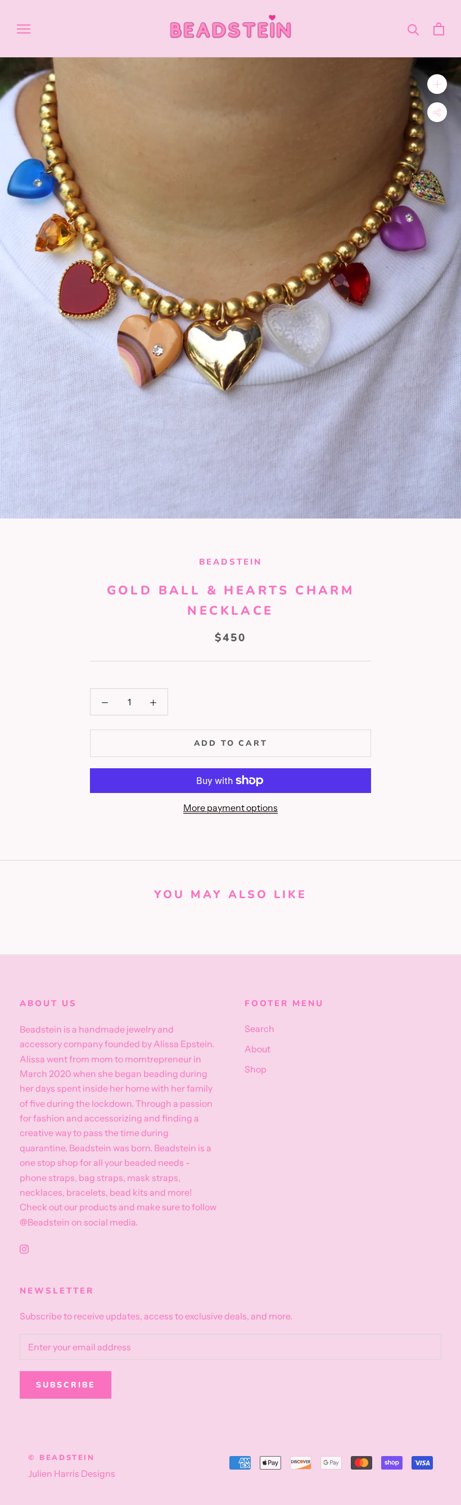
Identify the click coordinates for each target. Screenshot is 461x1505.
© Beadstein (61, 1458)
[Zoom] (437, 84)
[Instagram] (24, 1248)
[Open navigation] (23, 29)
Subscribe (65, 1385)
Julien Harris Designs (71, 1473)
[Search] (413, 29)
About (257, 1049)
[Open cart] (438, 28)
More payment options (230, 807)
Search (259, 1028)
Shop (255, 1069)
